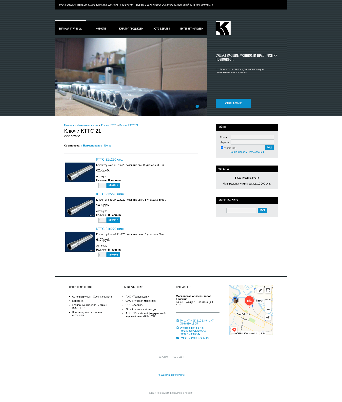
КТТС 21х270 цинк (110, 229)
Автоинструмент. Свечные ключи (92, 296)
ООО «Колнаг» (134, 304)
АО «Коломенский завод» (140, 309)
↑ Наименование (91, 145)
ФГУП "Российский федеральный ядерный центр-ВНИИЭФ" (145, 315)
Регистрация (256, 151)
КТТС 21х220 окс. (109, 159)
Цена (107, 145)
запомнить (230, 147)
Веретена (77, 300)
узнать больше (233, 103)
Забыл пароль (238, 151)
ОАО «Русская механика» (141, 300)
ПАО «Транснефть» (137, 296)
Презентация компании (171, 375)
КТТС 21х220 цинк (110, 194)
